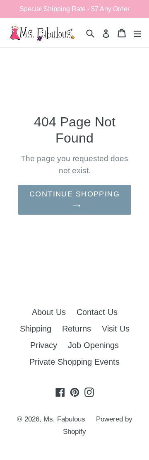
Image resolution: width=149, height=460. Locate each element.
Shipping (35, 328)
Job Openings (93, 345)
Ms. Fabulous (64, 419)
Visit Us (116, 328)
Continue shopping (74, 194)
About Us (49, 312)
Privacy (43, 345)
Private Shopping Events (74, 361)
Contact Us (97, 312)
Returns (76, 328)
